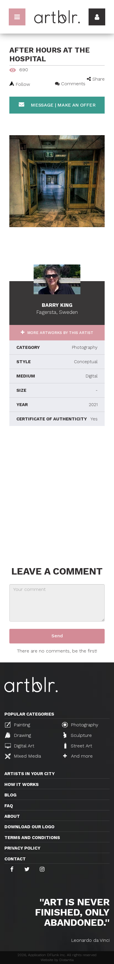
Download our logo (29, 826)
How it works (21, 784)
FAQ (8, 805)
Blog (10, 795)
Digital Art (23, 746)
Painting (21, 725)
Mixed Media (26, 756)
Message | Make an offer (62, 105)
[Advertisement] (57, 494)
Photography (83, 725)
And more (81, 756)
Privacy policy (22, 848)
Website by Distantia (57, 960)
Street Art (80, 746)
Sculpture (80, 735)
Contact (15, 859)
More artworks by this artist (59, 332)
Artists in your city (29, 773)
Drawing (21, 735)
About (12, 816)
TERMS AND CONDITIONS (32, 837)
